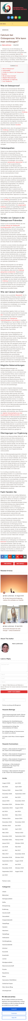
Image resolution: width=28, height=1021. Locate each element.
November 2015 (7, 868)
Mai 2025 (18, 797)
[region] (14, 1007)
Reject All (14, 1017)
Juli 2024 (5, 811)
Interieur (4, 948)
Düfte (4, 902)
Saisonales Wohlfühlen (9, 980)
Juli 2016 (5, 864)
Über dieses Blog (7, 987)
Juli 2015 (5, 875)
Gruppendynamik (7, 920)
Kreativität (5, 955)
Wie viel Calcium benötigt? (8, 76)
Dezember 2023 (7, 822)
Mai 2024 (5, 815)
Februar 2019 (19, 840)
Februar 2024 (6, 818)
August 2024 (19, 808)
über (2, 315)
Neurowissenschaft (8, 966)
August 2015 (19, 871)
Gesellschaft (6, 913)
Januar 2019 (5, 843)
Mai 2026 (5, 787)
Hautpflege (5, 934)
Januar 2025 (5, 801)
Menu (4, 24)
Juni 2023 (18, 825)
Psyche (4, 969)
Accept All (14, 1009)
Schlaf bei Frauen (7, 983)
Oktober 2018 (19, 843)
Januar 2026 (18, 790)
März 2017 (5, 854)
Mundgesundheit (7, 962)
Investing (5, 771)
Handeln (4, 927)
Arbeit (4, 892)
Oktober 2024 (19, 804)
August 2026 (6, 783)
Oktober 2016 (19, 857)
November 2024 (7, 804)
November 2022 (7, 836)
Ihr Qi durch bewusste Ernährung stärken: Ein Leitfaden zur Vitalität (13, 599)
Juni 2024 (18, 811)
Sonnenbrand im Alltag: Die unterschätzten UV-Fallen (10, 727)
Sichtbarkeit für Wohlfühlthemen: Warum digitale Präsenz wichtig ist (12, 722)
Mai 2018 (18, 847)
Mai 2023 (5, 829)
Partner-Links (6, 881)
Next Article (20, 563)
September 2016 (7, 861)
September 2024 (7, 808)
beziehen (18, 124)
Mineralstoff (19, 295)
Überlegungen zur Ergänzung (9, 79)
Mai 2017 (18, 850)
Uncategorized (6, 990)
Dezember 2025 (7, 794)
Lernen (4, 959)
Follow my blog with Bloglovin (11, 705)
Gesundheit (5, 916)
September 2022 (20, 836)
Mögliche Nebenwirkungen (8, 77)
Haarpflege (5, 923)
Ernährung (5, 30)
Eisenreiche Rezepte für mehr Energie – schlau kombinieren (12, 629)
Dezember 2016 (20, 854)
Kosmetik (5, 952)
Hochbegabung (6, 941)
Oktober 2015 (19, 868)
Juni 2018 (5, 847)
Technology (5, 764)
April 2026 (18, 787)
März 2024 (18, 815)
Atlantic (4, 749)
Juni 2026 (18, 783)
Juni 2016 (18, 864)
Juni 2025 (5, 797)
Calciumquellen (5, 70)
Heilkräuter (5, 937)
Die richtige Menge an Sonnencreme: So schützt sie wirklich (13, 732)
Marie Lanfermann (6, 45)
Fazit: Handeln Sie (6, 81)
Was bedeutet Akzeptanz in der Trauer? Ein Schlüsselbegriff (14, 749)
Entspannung (6, 906)
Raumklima (5, 973)
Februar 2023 (19, 833)
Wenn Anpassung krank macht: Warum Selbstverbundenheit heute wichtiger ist (13, 716)
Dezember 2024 (20, 801)
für (22, 54)
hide (17, 65)
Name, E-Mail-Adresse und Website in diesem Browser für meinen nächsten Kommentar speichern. (14, 686)
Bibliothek (5, 895)
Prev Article (7, 563)
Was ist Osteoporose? (7, 68)
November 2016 (7, 857)
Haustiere (5, 930)
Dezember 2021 (7, 840)
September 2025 (20, 794)
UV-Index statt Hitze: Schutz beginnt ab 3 (13, 737)
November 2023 (20, 822)
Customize (14, 1013)
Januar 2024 (18, 818)
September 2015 (7, 871)
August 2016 (19, 861)
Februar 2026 (6, 790)
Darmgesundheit (7, 899)
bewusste (3, 541)
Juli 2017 (5, 850)
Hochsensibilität (7, 945)
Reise (4, 976)
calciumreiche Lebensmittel (14, 162)
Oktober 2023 (6, 825)
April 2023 (18, 829)
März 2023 (5, 833)
